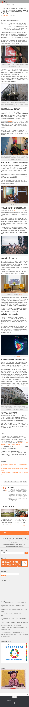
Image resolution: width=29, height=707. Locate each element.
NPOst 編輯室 (5, 15)
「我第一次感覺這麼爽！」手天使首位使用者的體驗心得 (13, 602)
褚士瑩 (10, 524)
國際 (5, 4)
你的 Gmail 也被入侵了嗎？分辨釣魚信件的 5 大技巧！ (13, 632)
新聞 (13, 4)
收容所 (15, 481)
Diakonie (10, 121)
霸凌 (21, 481)
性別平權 (9, 4)
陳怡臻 (23, 525)
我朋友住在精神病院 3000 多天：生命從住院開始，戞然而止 (14, 622)
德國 (9, 481)
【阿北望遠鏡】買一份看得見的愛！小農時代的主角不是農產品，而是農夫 (6, 521)
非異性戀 (24, 481)
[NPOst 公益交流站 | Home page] (5, 2)
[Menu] (27, 1)
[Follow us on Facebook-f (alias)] (27, 533)
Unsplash (18, 204)
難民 (18, 481)
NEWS (2, 4)
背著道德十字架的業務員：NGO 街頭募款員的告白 (12, 625)
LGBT (6, 481)
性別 (11, 481)
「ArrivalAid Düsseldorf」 (18, 210)
